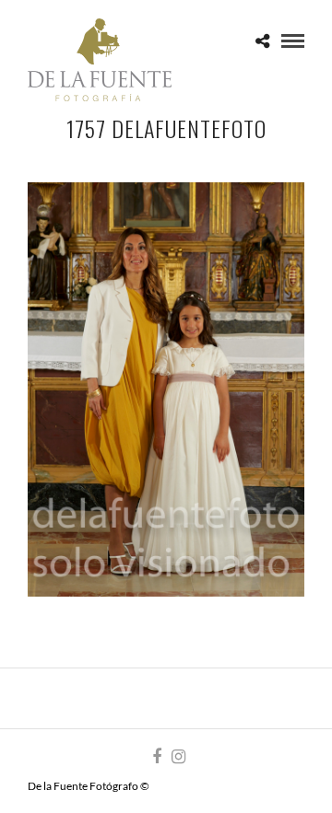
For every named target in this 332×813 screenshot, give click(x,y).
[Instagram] (178, 757)
